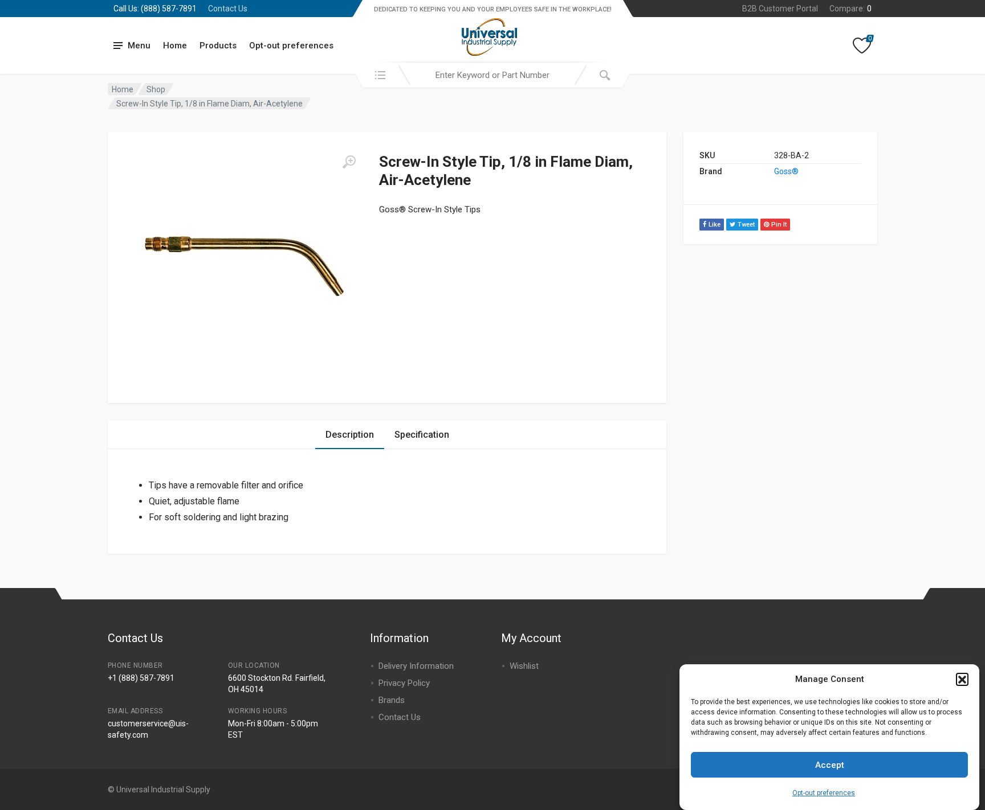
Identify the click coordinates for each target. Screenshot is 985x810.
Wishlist (524, 666)
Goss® (786, 171)
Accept (829, 765)
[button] (962, 679)
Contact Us (227, 8)
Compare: (850, 8)
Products (218, 45)
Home (175, 45)
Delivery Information (416, 666)
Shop (155, 89)
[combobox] (492, 75)
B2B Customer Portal (780, 8)
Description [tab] (349, 434)
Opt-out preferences (823, 793)
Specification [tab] (421, 434)
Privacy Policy (404, 683)
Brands (391, 700)
